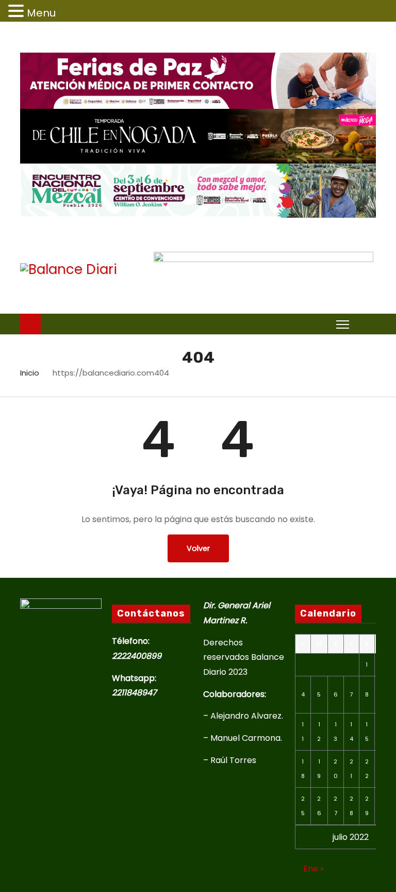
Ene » (313, 868)
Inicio (29, 372)
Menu (41, 13)
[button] (365, 324)
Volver (198, 548)
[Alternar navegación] (342, 324)
